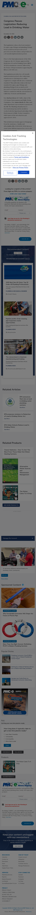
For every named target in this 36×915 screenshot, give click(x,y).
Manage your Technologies (10, 173)
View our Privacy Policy (20, 168)
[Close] (33, 133)
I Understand (24, 172)
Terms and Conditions (21, 157)
